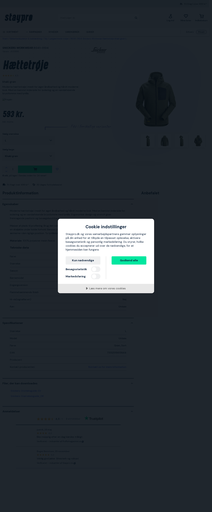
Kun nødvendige (83, 260)
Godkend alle (129, 260)
